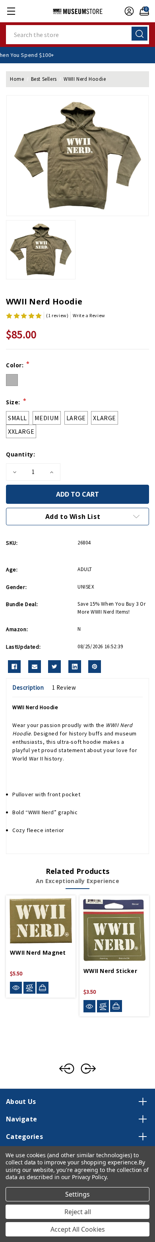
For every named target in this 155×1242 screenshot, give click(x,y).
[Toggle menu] (11, 11)
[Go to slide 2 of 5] (88, 1068)
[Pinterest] (94, 666)
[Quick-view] (16, 988)
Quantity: (20, 454)
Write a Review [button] (89, 315)
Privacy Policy (89, 1177)
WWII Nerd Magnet (38, 952)
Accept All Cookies (77, 1229)
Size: (16, 402)
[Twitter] (54, 666)
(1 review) (57, 315)
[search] (139, 34)
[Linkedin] (74, 666)
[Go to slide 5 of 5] (67, 1068)
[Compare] (29, 988)
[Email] (34, 666)
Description (28, 687)
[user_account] (127, 11)
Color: (18, 365)
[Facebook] (14, 666)
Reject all (77, 1211)
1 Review (64, 687)
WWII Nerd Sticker (110, 971)
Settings (77, 1194)
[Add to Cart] (42, 988)
